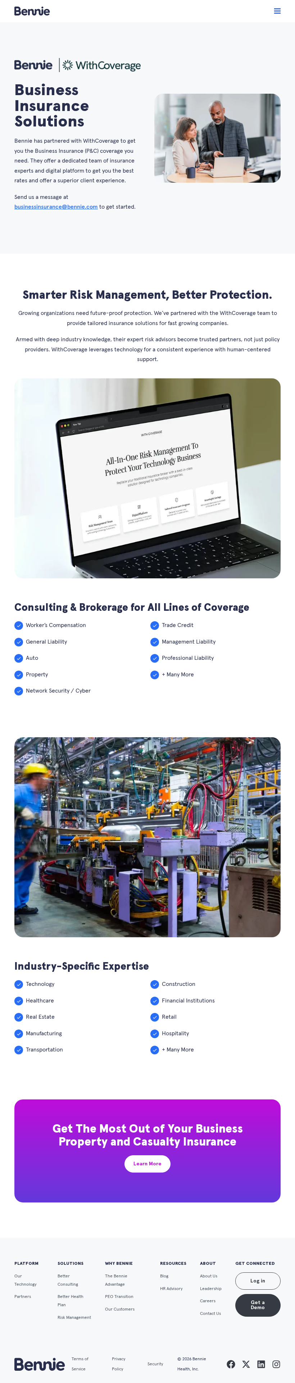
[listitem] (231, 1364)
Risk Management (74, 1317)
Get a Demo (258, 1305)
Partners (22, 1296)
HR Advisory (171, 1288)
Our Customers (120, 1309)
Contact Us (210, 1313)
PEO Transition (119, 1296)
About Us (208, 1276)
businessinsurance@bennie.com (56, 207)
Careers (207, 1301)
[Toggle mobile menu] (277, 11)
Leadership (211, 1288)
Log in (257, 1281)
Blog (164, 1276)
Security (155, 1364)
